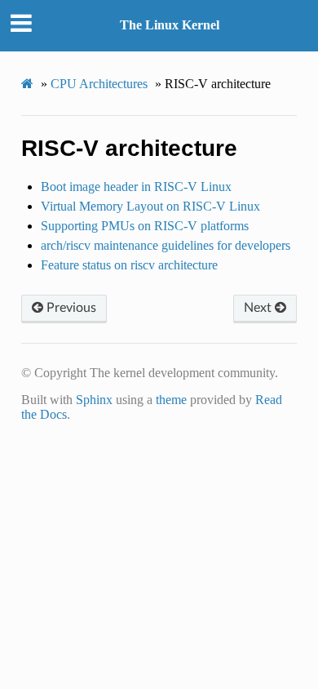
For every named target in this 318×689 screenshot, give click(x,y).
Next (259, 307)
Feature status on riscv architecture (129, 265)
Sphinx (94, 400)
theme (171, 400)
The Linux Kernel (169, 25)
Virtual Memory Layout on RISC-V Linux (150, 206)
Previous (69, 307)
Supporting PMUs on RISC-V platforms (145, 226)
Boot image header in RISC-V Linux (136, 186)
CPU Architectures (99, 84)
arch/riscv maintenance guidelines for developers (165, 245)
